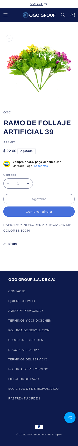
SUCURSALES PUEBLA (25, 340)
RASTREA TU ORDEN (24, 398)
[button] (5, 15)
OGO (30, 435)
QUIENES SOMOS (21, 301)
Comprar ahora (39, 211)
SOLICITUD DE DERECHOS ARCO (33, 388)
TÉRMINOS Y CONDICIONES (29, 320)
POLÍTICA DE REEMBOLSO (28, 369)
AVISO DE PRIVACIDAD (25, 310)
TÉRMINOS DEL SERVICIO (27, 359)
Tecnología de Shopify (48, 435)
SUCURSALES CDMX (24, 349)
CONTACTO (17, 291)
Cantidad (9, 174)
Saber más (41, 166)
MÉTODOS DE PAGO (23, 379)
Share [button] (12, 243)
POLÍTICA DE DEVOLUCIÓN (29, 330)
